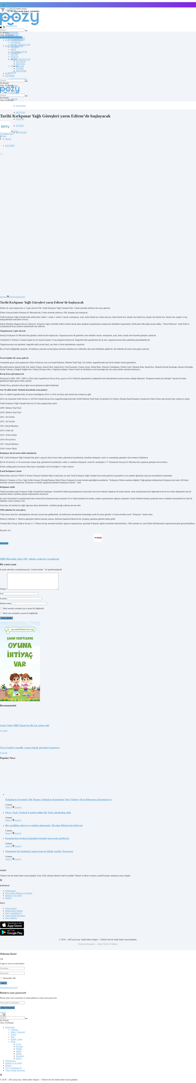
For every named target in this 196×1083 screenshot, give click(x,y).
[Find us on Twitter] (1, 1075)
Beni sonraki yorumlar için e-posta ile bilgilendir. (23, 608)
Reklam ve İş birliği (13, 895)
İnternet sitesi (5, 603)
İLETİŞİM (9, 76)
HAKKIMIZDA (18, 37)
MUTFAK (20, 112)
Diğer (13, 1042)
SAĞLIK (20, 119)
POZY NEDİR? (12, 35)
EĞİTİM (19, 126)
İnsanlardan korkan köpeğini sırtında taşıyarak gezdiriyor (37, 838)
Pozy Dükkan (11, 918)
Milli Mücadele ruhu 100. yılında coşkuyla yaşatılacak (29, 559)
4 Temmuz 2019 (7, 134)
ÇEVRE (14, 86)
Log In (3, 1012)
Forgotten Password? (9, 987)
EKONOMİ (21, 132)
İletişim (8, 5)
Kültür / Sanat (16, 1039)
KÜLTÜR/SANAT (19, 52)
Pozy (16, 131)
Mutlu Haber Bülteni (14, 911)
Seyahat (19, 1046)
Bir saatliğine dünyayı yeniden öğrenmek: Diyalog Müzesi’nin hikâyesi (44, 825)
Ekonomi (20, 1056)
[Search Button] (26, 30)
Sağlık (18, 1051)
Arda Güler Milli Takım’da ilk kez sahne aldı (24, 725)
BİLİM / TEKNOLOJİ (20, 59)
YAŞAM (14, 47)
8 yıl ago (3, 753)
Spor (4, 136)
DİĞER (14, 99)
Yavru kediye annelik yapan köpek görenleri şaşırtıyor (30, 747)
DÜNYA (14, 57)
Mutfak (19, 1049)
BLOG (8, 139)
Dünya (19, 1058)
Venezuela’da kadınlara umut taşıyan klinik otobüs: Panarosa (39, 851)
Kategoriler (10, 1027)
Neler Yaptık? (11, 908)
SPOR (13, 72)
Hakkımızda (10, 891)
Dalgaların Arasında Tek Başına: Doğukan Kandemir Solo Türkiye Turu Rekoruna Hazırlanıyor (58, 799)
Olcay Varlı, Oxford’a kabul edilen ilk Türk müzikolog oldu (38, 812)
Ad (1, 593)
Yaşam (13, 1034)
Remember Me (9, 978)
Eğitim (19, 1053)
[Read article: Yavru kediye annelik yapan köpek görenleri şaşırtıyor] (98, 738)
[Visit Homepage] (19, 25)
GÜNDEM (15, 42)
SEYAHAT (21, 106)
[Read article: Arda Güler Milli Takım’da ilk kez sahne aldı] (98, 716)
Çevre (18, 1044)
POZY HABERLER (14, 40)
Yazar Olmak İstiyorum (15, 915)
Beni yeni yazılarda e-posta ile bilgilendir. (20, 613)
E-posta (3, 598)
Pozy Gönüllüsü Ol (13, 913)
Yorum (3, 589)
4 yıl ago (3, 730)
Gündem (14, 1030)
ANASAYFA (11, 26)
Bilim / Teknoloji (18, 1032)
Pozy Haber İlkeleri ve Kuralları (18, 893)
